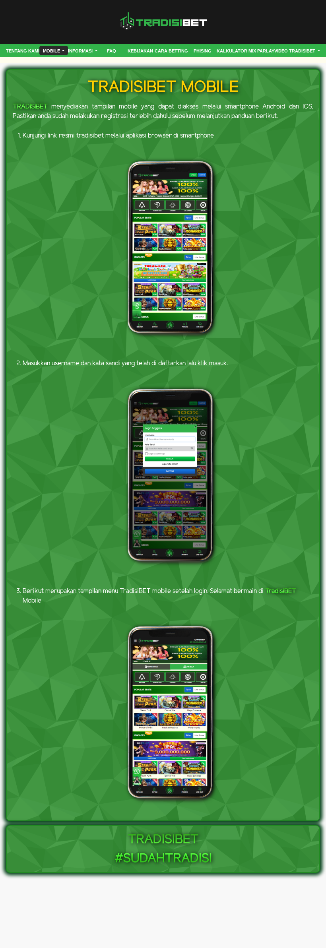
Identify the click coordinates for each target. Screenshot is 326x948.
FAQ (111, 50)
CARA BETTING (171, 50)
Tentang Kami (22, 50)
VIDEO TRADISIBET (295, 50)
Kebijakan (140, 50)
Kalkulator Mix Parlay (245, 50)
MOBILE (52, 50)
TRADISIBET (30, 107)
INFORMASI (81, 50)
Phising (203, 50)
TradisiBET (280, 591)
